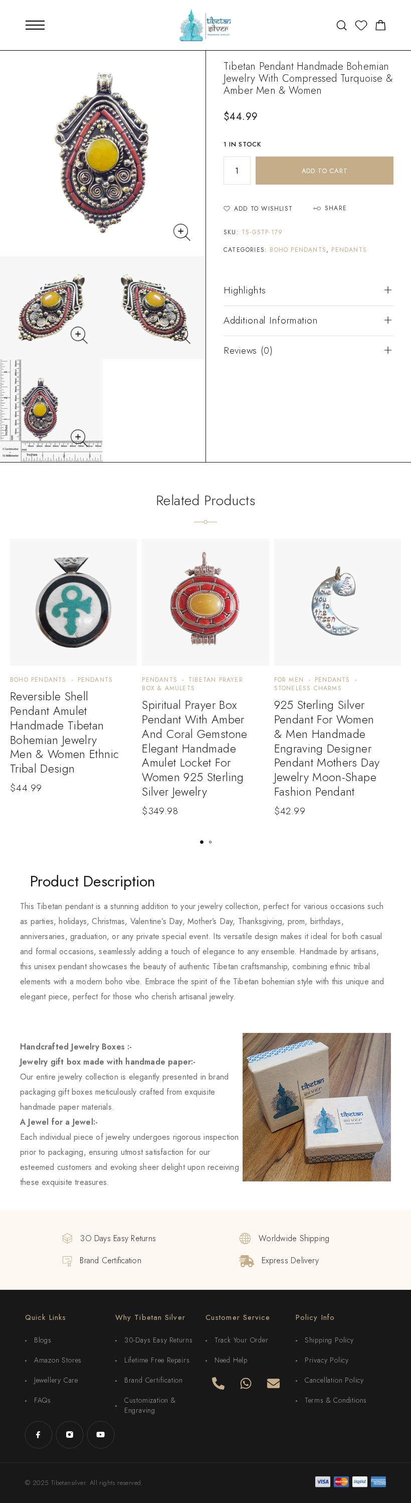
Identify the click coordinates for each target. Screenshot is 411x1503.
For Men (289, 679)
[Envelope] (273, 1383)
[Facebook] (38, 1434)
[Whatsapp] (245, 1383)
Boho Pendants (298, 249)
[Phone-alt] (218, 1383)
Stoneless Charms (308, 688)
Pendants (349, 249)
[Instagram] (69, 1434)
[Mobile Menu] (35, 25)
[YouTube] (100, 1434)
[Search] (341, 25)
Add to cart (325, 171)
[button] (201, 842)
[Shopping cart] (380, 27)
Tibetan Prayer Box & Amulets (192, 684)
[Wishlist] (361, 27)
